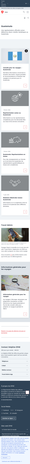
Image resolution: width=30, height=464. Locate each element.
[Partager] (28, 17)
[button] (27, 392)
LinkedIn (14, 413)
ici (11, 255)
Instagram (20, 410)
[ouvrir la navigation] (27, 12)
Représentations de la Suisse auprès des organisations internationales (14, 435)
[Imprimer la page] (24, 17)
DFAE (6, 12)
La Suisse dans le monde (9, 429)
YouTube (5, 413)
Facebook (6, 410)
